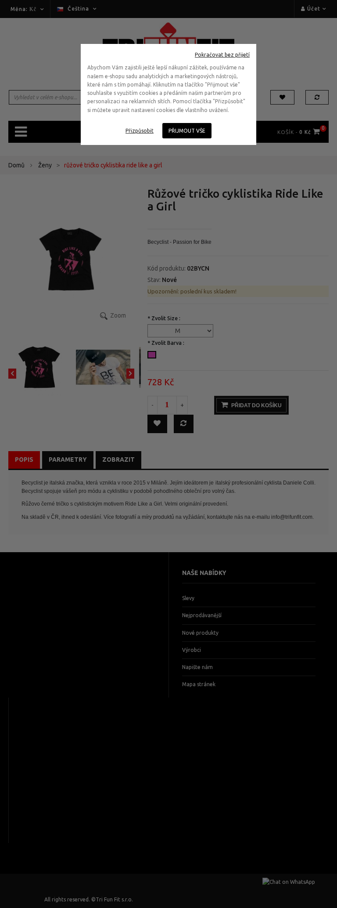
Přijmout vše (186, 131)
